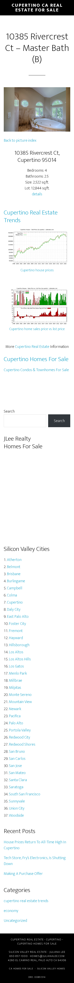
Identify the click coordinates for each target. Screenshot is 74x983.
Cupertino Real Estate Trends (31, 216)
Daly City (14, 609)
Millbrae (15, 680)
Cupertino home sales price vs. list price (37, 329)
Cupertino (15, 602)
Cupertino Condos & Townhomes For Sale (36, 370)
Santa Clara (18, 780)
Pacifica (15, 716)
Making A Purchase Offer (23, 873)
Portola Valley (20, 730)
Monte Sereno (20, 694)
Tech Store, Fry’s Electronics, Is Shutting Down (35, 861)
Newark (15, 709)
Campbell (14, 588)
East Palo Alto (18, 616)
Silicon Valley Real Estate (28, 952)
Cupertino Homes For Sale (36, 359)
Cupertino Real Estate (32, 346)
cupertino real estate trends (26, 901)
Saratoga (16, 787)
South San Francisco (24, 794)
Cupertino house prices (37, 270)
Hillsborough (19, 645)
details (37, 194)
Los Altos (16, 652)
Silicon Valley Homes (51, 968)
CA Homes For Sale (21, 968)
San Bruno (17, 751)
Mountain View (20, 701)
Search (9, 411)
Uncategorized (15, 920)
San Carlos (17, 758)
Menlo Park (18, 673)
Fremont (16, 630)
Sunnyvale (17, 801)
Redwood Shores (22, 744)
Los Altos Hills (20, 659)
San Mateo (17, 773)
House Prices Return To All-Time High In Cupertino (35, 845)
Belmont (13, 567)
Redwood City (19, 737)
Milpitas (15, 687)
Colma (12, 595)
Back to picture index (20, 140)
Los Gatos (16, 666)
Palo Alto (16, 723)
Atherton (14, 559)
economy (11, 910)
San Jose (15, 765)
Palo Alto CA (47, 960)
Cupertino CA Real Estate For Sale (37, 7)
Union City (16, 808)
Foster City (17, 623)
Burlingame (16, 581)
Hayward (16, 638)
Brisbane (14, 574)
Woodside (16, 815)
